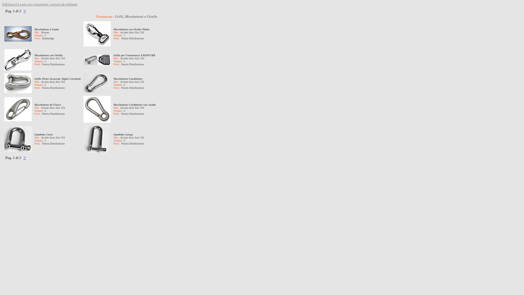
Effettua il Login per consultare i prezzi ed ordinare (40, 4)
